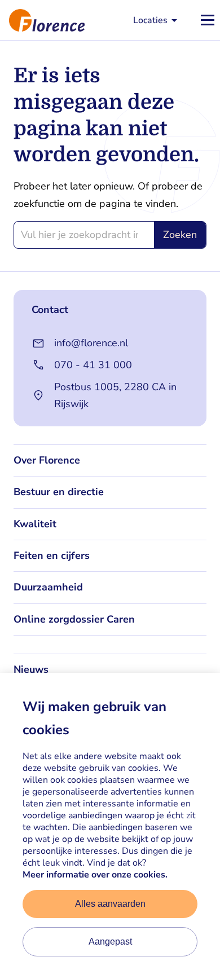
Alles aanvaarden (110, 904)
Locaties (150, 20)
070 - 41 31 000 (93, 365)
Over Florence (47, 460)
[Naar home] (42, 20)
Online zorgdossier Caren (74, 619)
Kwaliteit (35, 524)
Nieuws (31, 669)
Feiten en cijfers (52, 555)
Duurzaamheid (48, 587)
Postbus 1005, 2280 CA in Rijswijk (115, 395)
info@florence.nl (91, 343)
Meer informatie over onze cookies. (95, 874)
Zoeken (180, 234)
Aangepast (110, 941)
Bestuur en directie (59, 492)
